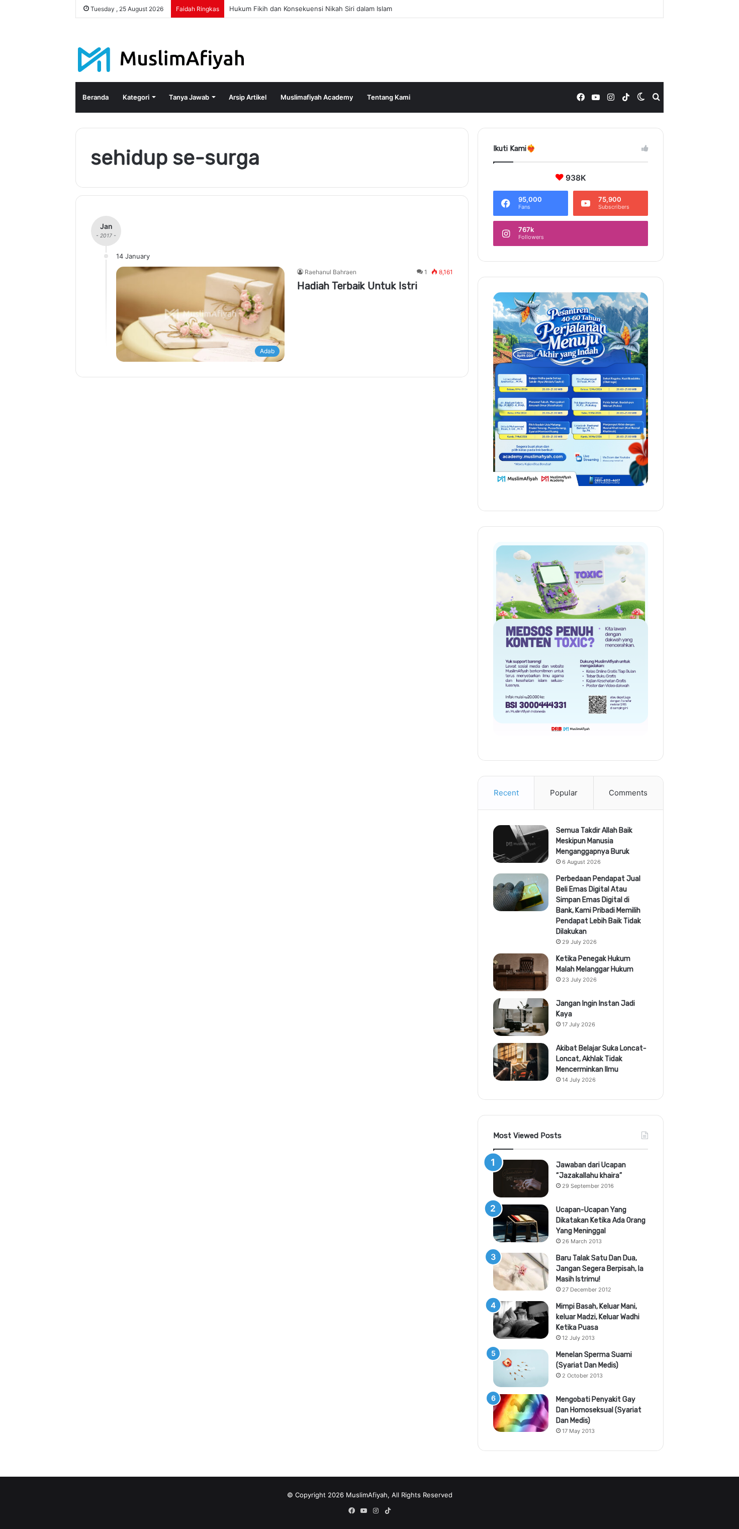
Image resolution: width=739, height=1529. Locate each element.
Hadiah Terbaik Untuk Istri (357, 286)
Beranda (95, 97)
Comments (628, 792)
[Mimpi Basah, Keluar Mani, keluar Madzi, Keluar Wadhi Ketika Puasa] (520, 1320)
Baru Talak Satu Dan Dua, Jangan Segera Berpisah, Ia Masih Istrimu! (599, 1268)
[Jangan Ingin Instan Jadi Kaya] (520, 1017)
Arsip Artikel (247, 97)
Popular (564, 792)
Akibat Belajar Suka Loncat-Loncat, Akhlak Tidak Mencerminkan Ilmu (601, 1059)
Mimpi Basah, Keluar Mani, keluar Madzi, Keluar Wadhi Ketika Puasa (597, 1317)
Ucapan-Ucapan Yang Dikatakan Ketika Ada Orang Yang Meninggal (600, 1220)
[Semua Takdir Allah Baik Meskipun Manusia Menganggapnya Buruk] (520, 844)
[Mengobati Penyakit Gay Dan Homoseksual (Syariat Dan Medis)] (520, 1413)
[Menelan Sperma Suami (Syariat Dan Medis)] (520, 1368)
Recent (506, 792)
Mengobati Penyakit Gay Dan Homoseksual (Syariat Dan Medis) (598, 1410)
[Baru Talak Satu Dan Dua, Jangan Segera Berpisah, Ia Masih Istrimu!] (520, 1272)
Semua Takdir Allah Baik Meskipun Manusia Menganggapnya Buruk (594, 841)
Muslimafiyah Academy (317, 97)
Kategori (136, 97)
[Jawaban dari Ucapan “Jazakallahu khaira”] (520, 1178)
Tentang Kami (388, 97)
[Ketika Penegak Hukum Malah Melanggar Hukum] (520, 972)
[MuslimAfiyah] (161, 59)
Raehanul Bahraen (330, 272)
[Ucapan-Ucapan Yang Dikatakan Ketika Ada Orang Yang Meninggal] (520, 1223)
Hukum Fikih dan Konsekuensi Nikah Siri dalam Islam (310, 9)
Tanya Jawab (189, 97)
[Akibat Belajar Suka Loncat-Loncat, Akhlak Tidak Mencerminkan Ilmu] (520, 1062)
